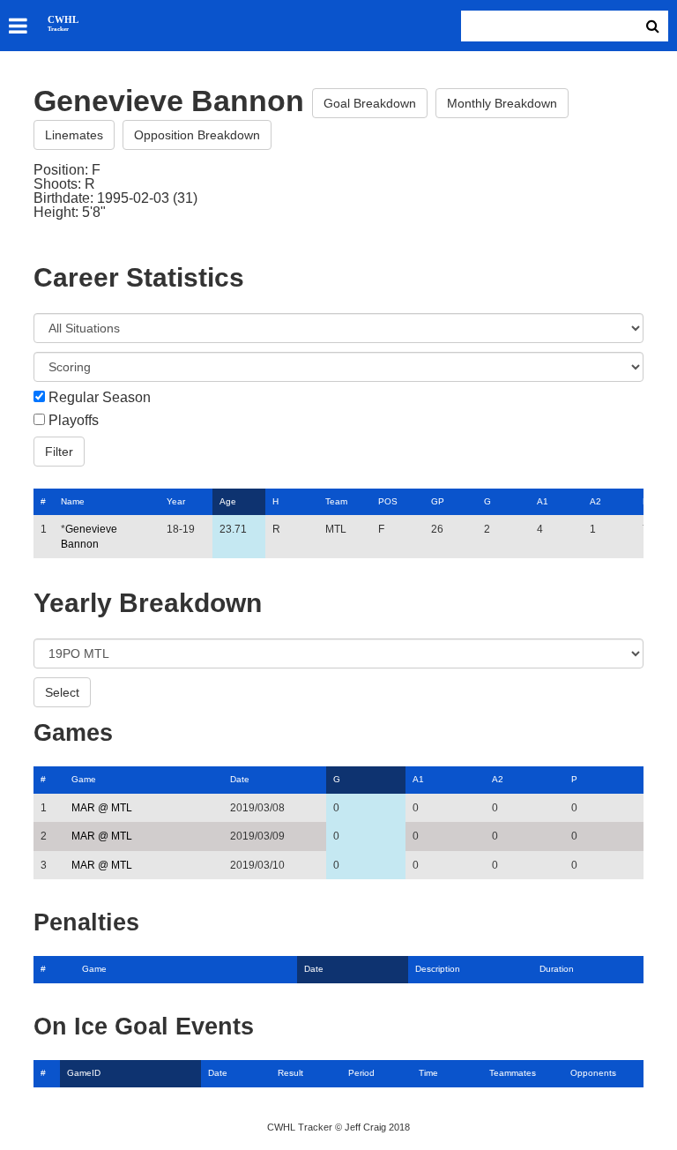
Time (428, 1073)
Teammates (512, 1073)
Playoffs (73, 421)
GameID (83, 1073)
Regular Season (99, 398)
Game (83, 779)
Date (239, 779)
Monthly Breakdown (502, 103)
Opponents (593, 1073)
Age (227, 501)
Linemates (74, 135)
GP (437, 501)
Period (361, 1073)
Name (73, 501)
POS (388, 501)
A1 (542, 501)
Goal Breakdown (370, 103)
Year (176, 501)
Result (290, 1073)
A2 (595, 501)
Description (437, 969)
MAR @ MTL (101, 808)
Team (336, 501)
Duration (556, 969)
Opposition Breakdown (197, 135)
